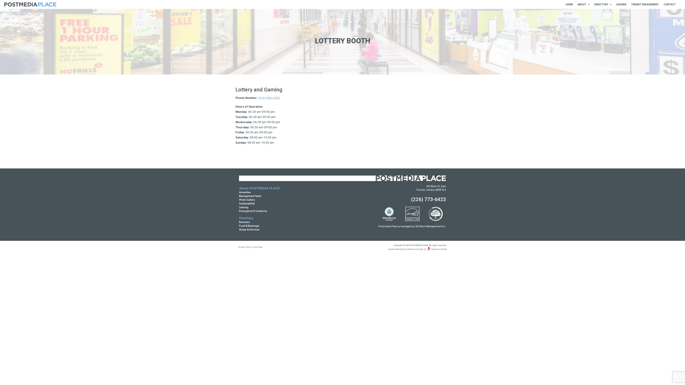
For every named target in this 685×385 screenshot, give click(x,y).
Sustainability (247, 203)
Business (244, 222)
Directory (246, 218)
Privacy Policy (245, 247)
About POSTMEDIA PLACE (259, 188)
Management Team (250, 196)
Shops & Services (249, 229)
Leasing (621, 4)
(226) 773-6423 (428, 199)
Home (569, 4)
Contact (670, 4)
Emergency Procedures (253, 211)
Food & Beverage (249, 225)
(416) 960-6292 (269, 98)
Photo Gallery (247, 199)
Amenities (245, 192)
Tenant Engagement (645, 4)
